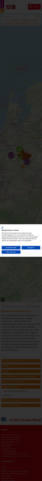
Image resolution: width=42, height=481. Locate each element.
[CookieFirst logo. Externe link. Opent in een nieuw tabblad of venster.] (2, 228)
